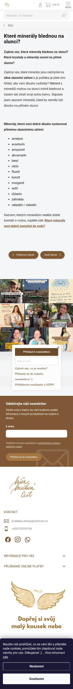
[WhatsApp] (26, 539)
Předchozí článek (25, 255)
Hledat (64, 15)
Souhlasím (36, 679)
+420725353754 (22, 528)
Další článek (50, 255)
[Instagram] (17, 539)
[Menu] (68, 5)
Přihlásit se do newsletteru (24, 457)
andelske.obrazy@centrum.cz (30, 521)
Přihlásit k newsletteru (36, 351)
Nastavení (37, 666)
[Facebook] (7, 539)
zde (5, 657)
